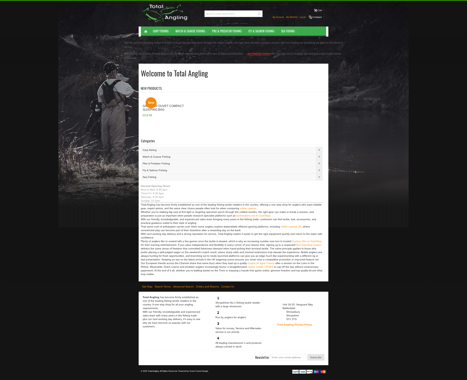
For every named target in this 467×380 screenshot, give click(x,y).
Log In (303, 17)
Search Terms (163, 286)
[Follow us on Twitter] (152, 355)
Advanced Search (183, 286)
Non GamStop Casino (308, 244)
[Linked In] (172, 355)
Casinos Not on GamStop (306, 241)
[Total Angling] (166, 14)
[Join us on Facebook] (145, 355)
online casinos (248, 208)
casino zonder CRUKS (260, 266)
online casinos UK (291, 226)
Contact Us (227, 286)
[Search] (259, 14)
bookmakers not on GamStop (253, 215)
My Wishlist (291, 17)
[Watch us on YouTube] (165, 355)
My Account (278, 17)
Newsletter (262, 357)
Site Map (147, 286)
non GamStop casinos (258, 53)
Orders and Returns (207, 286)
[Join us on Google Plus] (159, 355)
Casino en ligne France (261, 263)
